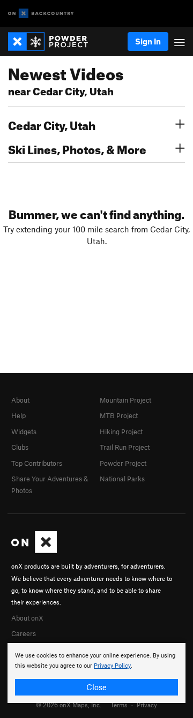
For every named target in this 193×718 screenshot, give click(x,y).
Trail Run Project (125, 447)
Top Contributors (36, 463)
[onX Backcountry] (41, 14)
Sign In (148, 41)
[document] (96, 673)
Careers (23, 633)
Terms (119, 704)
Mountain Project (125, 400)
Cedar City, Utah (51, 124)
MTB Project (119, 415)
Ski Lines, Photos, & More (77, 148)
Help (18, 415)
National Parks (122, 478)
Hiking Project (121, 431)
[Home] (53, 41)
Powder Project (123, 463)
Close (96, 687)
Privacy (147, 704)
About (20, 400)
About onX (27, 618)
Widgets (23, 431)
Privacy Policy (112, 665)
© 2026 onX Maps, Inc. (68, 704)
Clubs (19, 447)
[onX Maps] (34, 550)
